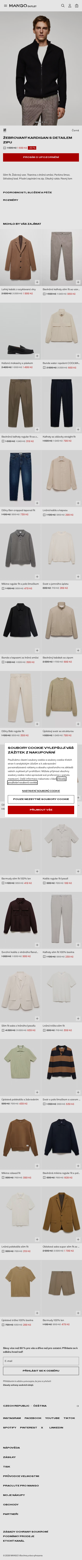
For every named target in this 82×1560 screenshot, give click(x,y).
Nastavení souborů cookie (41, 791)
